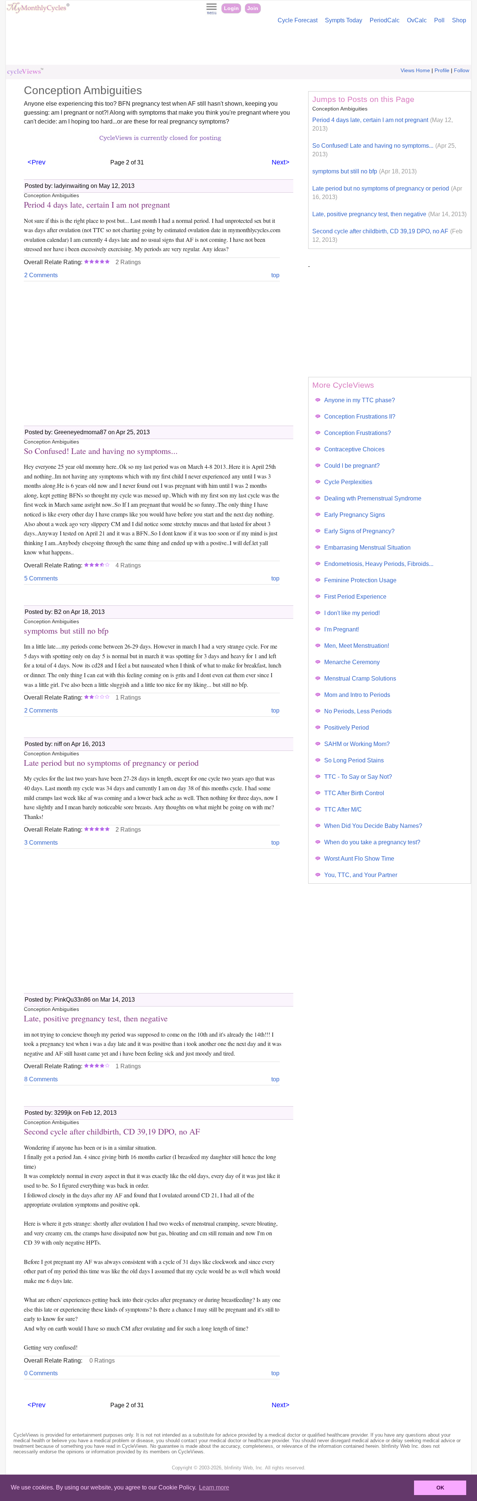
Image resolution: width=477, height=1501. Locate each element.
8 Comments (41, 1079)
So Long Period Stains (354, 760)
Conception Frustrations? (357, 433)
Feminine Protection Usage (360, 580)
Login (231, 8)
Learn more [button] (214, 1487)
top (275, 275)
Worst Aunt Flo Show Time (359, 858)
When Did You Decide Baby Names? (373, 826)
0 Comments (41, 1373)
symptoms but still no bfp (364, 171)
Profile (442, 70)
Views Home (415, 70)
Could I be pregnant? (352, 466)
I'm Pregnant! (341, 629)
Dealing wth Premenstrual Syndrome (372, 498)
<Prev (36, 162)
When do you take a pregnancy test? (372, 842)
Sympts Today (343, 20)
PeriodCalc (384, 20)
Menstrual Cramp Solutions (360, 678)
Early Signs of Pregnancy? (359, 531)
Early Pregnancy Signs (354, 515)
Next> (281, 162)
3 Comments (41, 842)
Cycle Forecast (298, 20)
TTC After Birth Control (354, 793)
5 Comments (41, 578)
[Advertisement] (238, 46)
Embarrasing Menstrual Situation (367, 547)
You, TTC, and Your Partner (360, 875)
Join (252, 8)
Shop (459, 20)
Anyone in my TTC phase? (359, 400)
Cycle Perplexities (348, 482)
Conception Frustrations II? (359, 416)
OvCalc (417, 20)
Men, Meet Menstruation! (356, 646)
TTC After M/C (343, 809)
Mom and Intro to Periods (357, 695)
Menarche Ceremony (352, 662)
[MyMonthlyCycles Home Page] (38, 12)
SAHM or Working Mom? (357, 744)
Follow (461, 70)
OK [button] (440, 1488)
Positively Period (346, 727)
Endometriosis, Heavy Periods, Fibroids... (378, 564)
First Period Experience (355, 596)
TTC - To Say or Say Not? (358, 777)
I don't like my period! (352, 613)
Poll (439, 20)
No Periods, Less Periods (358, 711)
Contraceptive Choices (354, 449)
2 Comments (41, 275)
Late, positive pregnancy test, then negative (389, 214)
